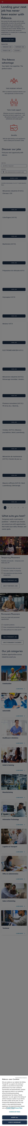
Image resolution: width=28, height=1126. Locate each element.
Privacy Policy (18, 1108)
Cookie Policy (10, 1108)
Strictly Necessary (14, 1122)
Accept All (14, 1117)
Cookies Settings (14, 1111)
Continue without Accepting (21, 1077)
